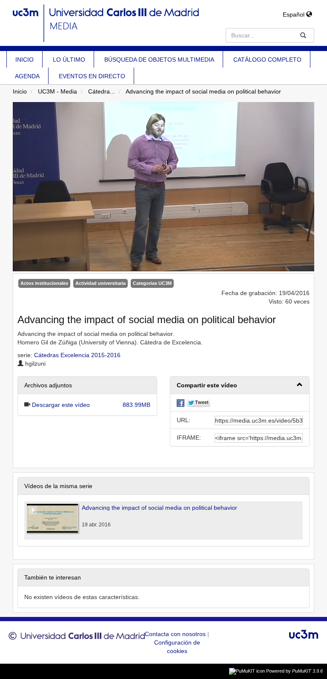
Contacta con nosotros (176, 634)
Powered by (294, 670)
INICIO (24, 59)
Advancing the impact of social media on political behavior (203, 91)
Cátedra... (101, 91)
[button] (239, 385)
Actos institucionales (44, 283)
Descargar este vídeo (61, 404)
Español (294, 14)
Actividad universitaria (100, 283)
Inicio (20, 91)
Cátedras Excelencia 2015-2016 (77, 355)
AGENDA (27, 76)
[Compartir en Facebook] (180, 402)
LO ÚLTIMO (69, 59)
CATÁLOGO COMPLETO (267, 59)
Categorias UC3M (152, 283)
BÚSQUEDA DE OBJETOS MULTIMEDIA (159, 59)
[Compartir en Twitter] (198, 402)
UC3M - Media (57, 91)
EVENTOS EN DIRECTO (92, 76)
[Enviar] (303, 35)
